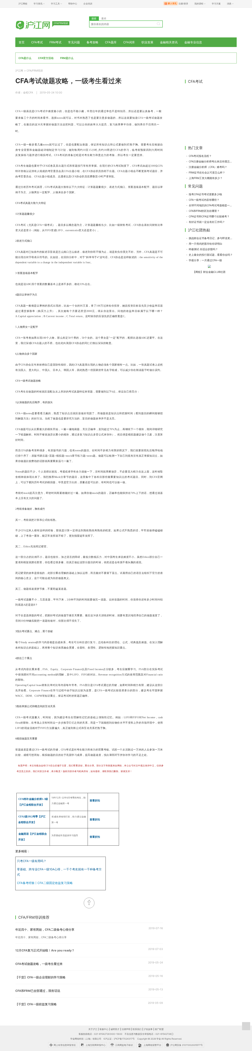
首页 (22, 42)
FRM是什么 (66, 58)
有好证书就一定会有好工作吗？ (207, 221)
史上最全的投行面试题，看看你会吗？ (211, 254)
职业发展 (147, 42)
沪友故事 (148, 1029)
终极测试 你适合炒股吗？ (203, 249)
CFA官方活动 (45, 58)
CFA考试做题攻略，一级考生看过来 (39, 964)
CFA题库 (111, 42)
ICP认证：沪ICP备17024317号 (119, 1038)
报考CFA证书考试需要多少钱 (205, 194)
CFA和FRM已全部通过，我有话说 (37, 991)
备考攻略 (92, 42)
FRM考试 (55, 42)
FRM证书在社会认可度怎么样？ (207, 172)
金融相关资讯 (169, 42)
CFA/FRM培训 (35, 70)
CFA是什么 (24, 58)
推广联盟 (159, 1029)
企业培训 (87, 3)
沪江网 (19, 70)
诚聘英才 (115, 1029)
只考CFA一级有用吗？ (31, 861)
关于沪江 (92, 1029)
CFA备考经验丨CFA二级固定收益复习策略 (45, 883)
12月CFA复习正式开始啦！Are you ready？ (45, 950)
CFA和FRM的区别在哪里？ (204, 210)
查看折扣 (95, 800)
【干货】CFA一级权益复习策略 (36, 1004)
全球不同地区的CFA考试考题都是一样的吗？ (211, 205)
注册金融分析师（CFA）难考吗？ (208, 166)
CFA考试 (37, 42)
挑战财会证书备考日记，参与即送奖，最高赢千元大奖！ (211, 238)
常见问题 (74, 42)
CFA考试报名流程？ (200, 155)
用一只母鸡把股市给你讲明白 (205, 243)
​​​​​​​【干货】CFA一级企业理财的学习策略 (40, 977)
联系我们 (137, 1029)
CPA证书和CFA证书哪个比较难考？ (209, 216)
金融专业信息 (193, 42)
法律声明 (126, 1029)
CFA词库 (129, 42)
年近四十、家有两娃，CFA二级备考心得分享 (44, 929)
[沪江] (38, 24)
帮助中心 (72, 3)
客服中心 (103, 1029)
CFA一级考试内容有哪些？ (204, 199)
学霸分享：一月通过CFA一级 (205, 260)
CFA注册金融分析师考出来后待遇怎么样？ (211, 161)
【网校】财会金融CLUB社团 (209, 271)
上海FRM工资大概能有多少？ (205, 178)
